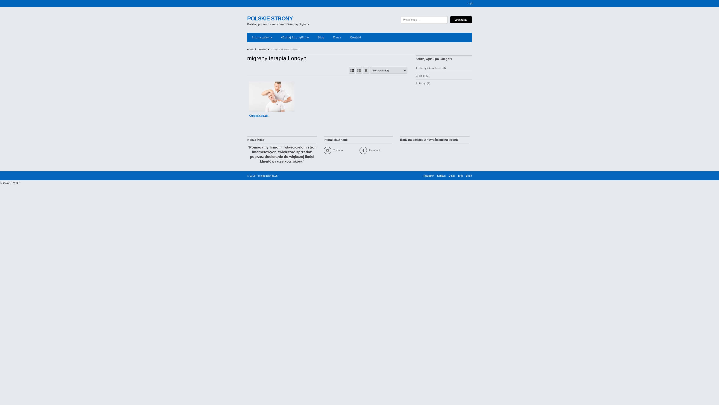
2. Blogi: (420, 75)
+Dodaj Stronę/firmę (295, 37)
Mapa (366, 70)
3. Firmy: (421, 83)
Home (250, 49)
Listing (262, 49)
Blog (321, 37)
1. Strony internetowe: (429, 68)
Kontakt (355, 37)
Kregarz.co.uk (259, 115)
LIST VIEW (359, 70)
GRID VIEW (352, 70)
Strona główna (261, 37)
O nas (337, 37)
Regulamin (428, 175)
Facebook (375, 150)
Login (470, 3)
